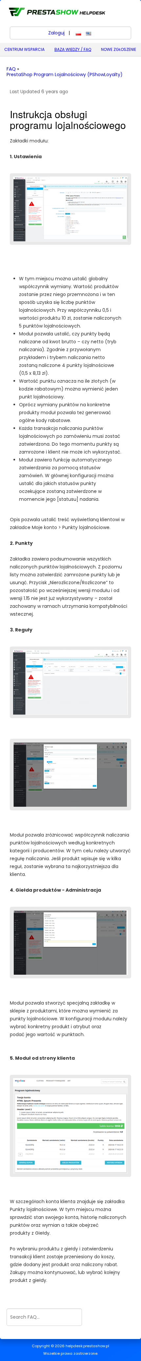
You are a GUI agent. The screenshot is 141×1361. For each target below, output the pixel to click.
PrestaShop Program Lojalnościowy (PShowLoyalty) (65, 74)
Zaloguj (56, 33)
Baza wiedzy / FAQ (72, 49)
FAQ (11, 69)
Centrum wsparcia (24, 49)
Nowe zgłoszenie (118, 49)
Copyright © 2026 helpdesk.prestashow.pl (70, 1346)
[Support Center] (57, 11)
